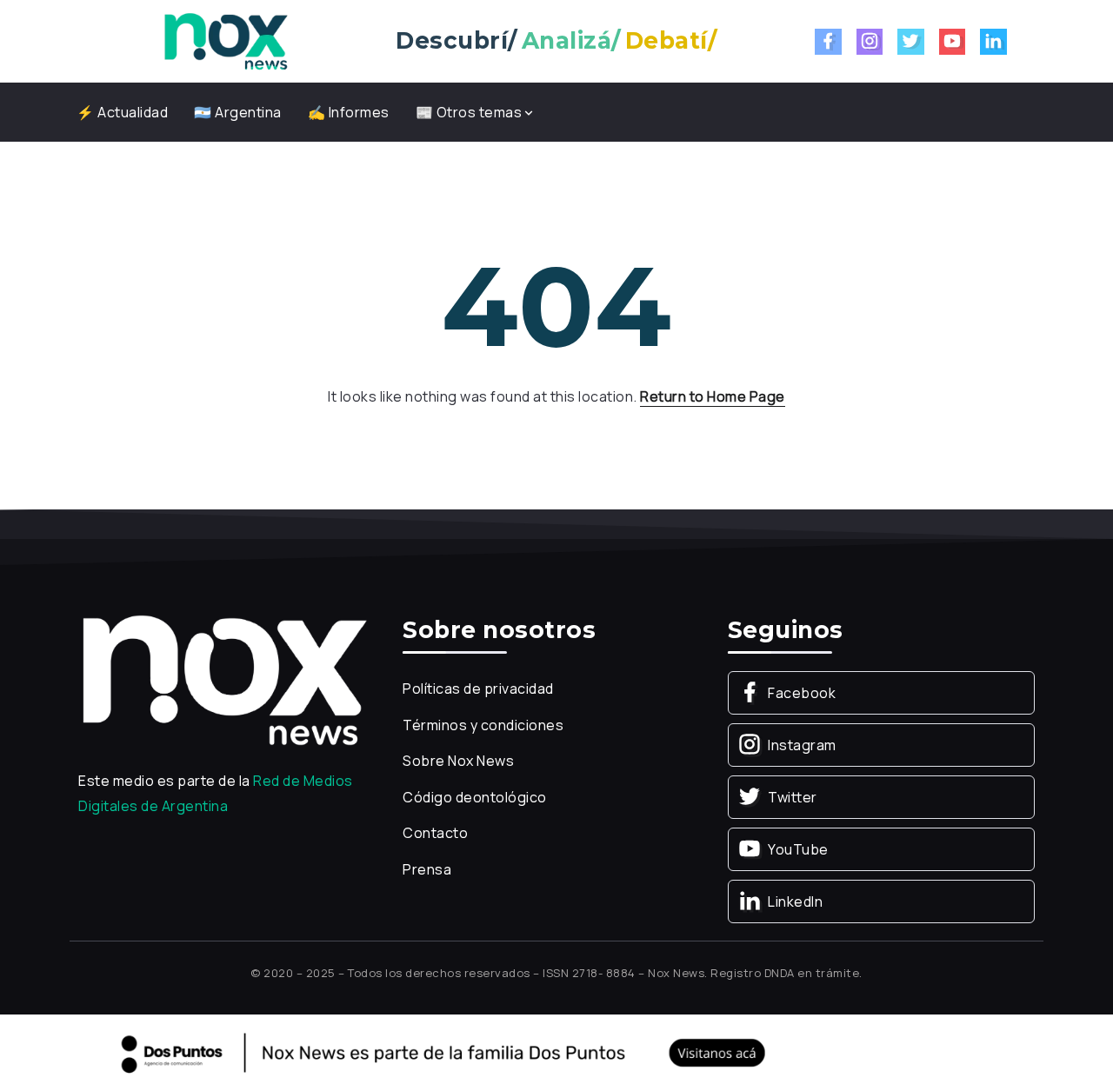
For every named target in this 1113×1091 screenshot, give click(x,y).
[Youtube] (952, 41)
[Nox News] (226, 40)
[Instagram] (870, 41)
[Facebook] (828, 41)
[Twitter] (911, 41)
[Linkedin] (993, 41)
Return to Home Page (712, 396)
